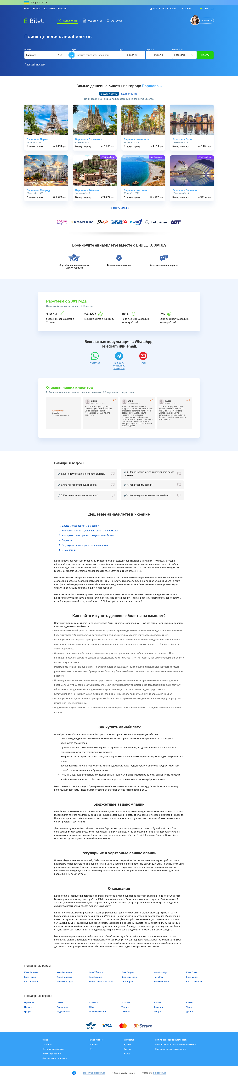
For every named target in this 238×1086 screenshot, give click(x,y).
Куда (74, 50)
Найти (205, 55)
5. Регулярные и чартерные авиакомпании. (83, 545)
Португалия (62, 1007)
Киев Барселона (129, 977)
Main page (31, 20)
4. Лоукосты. (66, 540)
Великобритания (97, 1011)
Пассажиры (177, 50)
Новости (62, 8)
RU (200, 8)
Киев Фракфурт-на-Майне (101, 981)
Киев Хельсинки (194, 981)
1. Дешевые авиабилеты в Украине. (79, 525)
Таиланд (125, 1011)
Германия (29, 1002)
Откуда (27, 50)
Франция (158, 1007)
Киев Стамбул (161, 972)
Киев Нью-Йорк (161, 981)
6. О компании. (67, 550)
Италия (157, 1002)
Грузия (60, 1002)
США (91, 1007)
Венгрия (158, 1011)
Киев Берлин (127, 981)
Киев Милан (192, 977)
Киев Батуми (127, 972)
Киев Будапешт (64, 977)
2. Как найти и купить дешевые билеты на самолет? (89, 530)
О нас (27, 8)
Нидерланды (63, 1011)
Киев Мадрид (95, 977)
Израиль (93, 1002)
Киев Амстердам (65, 981)
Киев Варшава (31, 972)
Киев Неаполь (31, 981)
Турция (125, 1007)
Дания (189, 1011)
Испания (125, 1002)
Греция (27, 1011)
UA (212, 8)
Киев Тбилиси (96, 972)
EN (206, 8)
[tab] (109, 93)
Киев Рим (158, 977)
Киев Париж (30, 977)
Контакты (49, 8)
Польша (28, 1007)
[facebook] (74, 1073)
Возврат (37, 8)
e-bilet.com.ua (159, 1073)
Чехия (189, 1007)
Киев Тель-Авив (64, 972)
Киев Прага (191, 972)
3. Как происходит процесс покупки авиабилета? (87, 535)
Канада (189, 1002)
